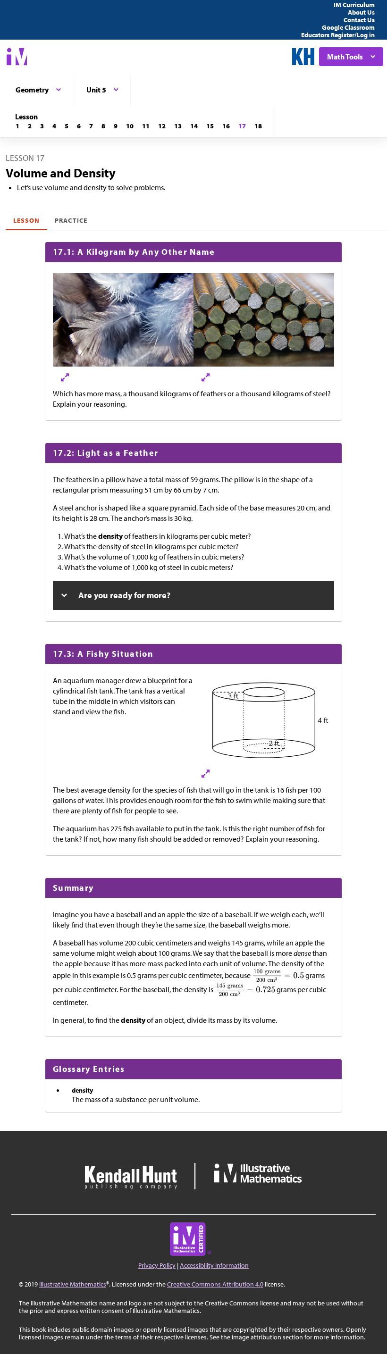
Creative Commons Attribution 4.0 (215, 1284)
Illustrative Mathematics (72, 1284)
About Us (361, 12)
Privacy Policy (157, 1265)
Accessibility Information (214, 1265)
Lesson (26, 220)
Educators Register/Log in (338, 35)
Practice (71, 220)
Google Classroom (348, 27)
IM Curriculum (354, 4)
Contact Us (359, 20)
